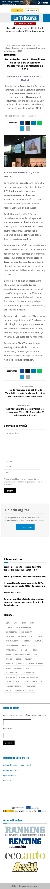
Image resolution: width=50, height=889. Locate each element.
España (7, 55)
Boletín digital (17, 509)
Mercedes (36, 650)
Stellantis (10, 677)
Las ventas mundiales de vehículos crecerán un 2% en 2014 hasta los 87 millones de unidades (25, 412)
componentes (11, 632)
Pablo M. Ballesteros (14, 116)
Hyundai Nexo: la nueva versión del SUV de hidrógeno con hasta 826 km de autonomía (25, 29)
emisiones (10, 636)
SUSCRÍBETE (17, 10)
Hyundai (25, 645)
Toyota (18, 682)
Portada (7, 45)
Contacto (7, 780)
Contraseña (8, 728)
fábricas (27, 641)
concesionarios (28, 632)
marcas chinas (11, 650)
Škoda (30, 691)
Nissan (8, 655)
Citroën (9, 627)
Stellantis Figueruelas (28, 677)
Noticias (14, 45)
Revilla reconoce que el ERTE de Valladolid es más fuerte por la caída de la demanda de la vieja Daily (25, 393)
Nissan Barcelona (22, 655)
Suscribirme (27, 527)
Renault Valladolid (14, 668)
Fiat (32, 636)
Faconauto (22, 636)
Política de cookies (11, 770)
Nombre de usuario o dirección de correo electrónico (24, 715)
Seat (27, 668)
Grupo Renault (12, 645)
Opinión (9, 659)
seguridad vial (29, 672)
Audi (16, 623)
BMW (24, 623)
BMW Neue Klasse (12, 592)
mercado (25, 650)
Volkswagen (31, 686)
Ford (40, 636)
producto (10, 663)
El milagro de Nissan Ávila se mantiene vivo (25, 576)
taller (8, 682)
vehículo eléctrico (14, 686)
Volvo (8, 691)
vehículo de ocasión (33, 682)
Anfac (8, 623)
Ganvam (38, 641)
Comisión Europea (23, 627)
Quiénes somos (9, 775)
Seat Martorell (12, 672)
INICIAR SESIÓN (32, 10)
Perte (18, 659)
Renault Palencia (36, 663)
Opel (36, 655)
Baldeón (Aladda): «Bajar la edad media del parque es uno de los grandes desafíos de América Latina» (24, 602)
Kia (34, 645)
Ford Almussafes (12, 641)
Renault (21, 663)
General (13, 55)
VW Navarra (19, 691)
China (32, 623)
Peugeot (28, 659)
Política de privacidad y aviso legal (17, 765)
